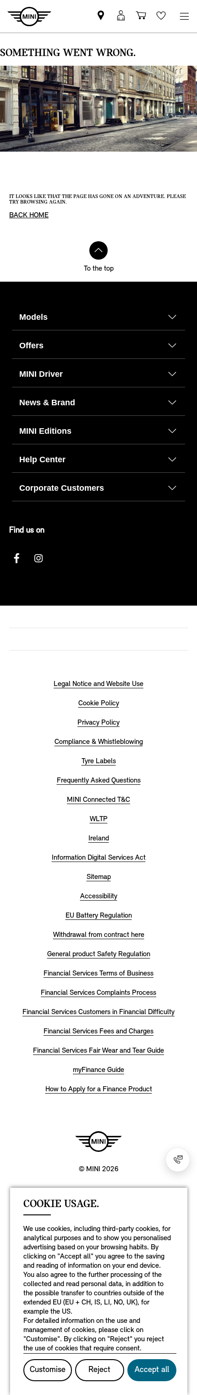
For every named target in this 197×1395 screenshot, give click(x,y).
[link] (101, 16)
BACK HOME (29, 215)
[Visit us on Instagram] (38, 558)
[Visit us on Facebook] (16, 558)
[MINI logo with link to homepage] (98, 1141)
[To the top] (98, 250)
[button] (121, 16)
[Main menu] (184, 16)
